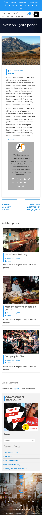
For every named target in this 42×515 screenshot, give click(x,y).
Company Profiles (14, 356)
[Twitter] (9, 5)
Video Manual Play (10, 460)
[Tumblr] (37, 5)
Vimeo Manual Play (10, 452)
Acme (11, 73)
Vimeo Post (7, 456)
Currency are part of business (15, 469)
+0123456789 (21, 495)
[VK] (21, 9)
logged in (15, 389)
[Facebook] (5, 5)
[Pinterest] (29, 5)
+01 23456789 (11, 2)
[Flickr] (33, 5)
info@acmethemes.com (29, 2)
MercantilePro (11, 13)
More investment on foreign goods (20, 308)
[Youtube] (21, 5)
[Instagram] (17, 5)
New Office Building (16, 254)
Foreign (11, 139)
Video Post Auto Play (11, 464)
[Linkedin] (13, 5)
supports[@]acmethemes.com (21, 480)
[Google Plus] (25, 5)
